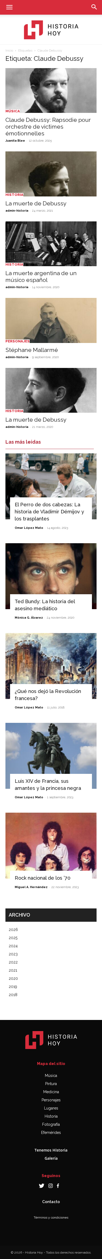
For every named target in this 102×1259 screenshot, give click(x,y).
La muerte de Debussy (35, 203)
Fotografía (51, 1124)
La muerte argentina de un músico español (41, 276)
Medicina (51, 1092)
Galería (51, 1158)
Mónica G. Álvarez (29, 617)
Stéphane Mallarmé (31, 349)
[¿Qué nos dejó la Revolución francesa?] (51, 666)
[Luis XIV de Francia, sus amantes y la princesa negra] (51, 756)
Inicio (9, 50)
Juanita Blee (15, 140)
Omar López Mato (29, 528)
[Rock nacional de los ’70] (51, 846)
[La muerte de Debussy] (51, 173)
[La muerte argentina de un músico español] (51, 243)
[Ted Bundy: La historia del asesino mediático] (51, 576)
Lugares (51, 1108)
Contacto (51, 1202)
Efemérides (51, 1132)
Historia (14, 194)
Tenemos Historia (51, 1150)
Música (12, 111)
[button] (9, 7)
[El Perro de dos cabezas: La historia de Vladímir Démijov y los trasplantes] (51, 486)
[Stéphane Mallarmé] (51, 320)
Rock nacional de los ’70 (42, 878)
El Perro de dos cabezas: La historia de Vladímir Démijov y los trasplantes (49, 512)
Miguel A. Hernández (31, 887)
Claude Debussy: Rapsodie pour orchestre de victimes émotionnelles (48, 126)
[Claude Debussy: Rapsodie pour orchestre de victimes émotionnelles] (51, 90)
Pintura (51, 1084)
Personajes (17, 341)
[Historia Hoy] (51, 29)
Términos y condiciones (51, 1217)
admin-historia (16, 210)
